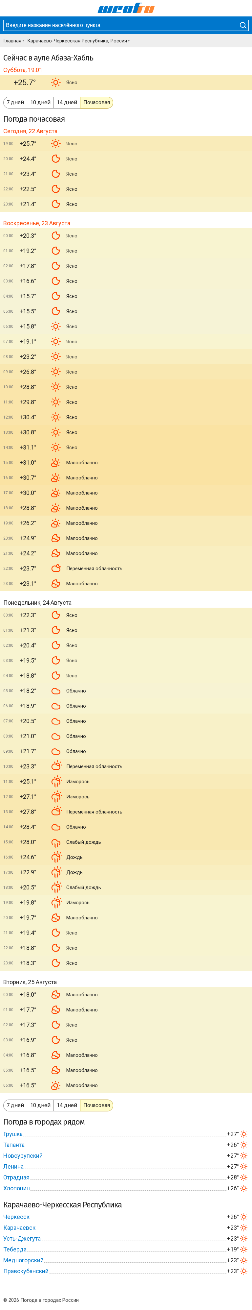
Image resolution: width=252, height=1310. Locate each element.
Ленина (13, 1166)
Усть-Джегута (22, 1238)
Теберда (15, 1249)
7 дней (15, 102)
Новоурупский (23, 1155)
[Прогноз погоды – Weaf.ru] (126, 8)
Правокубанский (26, 1271)
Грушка (13, 1133)
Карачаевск (19, 1227)
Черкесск (16, 1216)
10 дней (40, 102)
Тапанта (14, 1144)
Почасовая (96, 102)
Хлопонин (16, 1188)
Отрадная (16, 1177)
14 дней (67, 102)
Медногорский (23, 1260)
